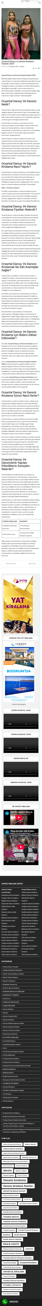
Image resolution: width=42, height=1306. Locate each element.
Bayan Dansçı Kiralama (10, 1157)
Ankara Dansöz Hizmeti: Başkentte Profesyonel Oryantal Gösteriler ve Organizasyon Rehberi (21, 1131)
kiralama (6, 1235)
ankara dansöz (30, 1144)
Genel (5, 1048)
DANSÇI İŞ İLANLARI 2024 (11, 1002)
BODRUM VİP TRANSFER (11, 995)
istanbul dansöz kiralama (14, 1221)
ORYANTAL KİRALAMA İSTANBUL (13, 1090)
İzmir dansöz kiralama (10, 1293)
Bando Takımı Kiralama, (10, 977)
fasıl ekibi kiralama (9, 1203)
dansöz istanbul (8, 1175)
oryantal (29, 1249)
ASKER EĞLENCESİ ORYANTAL (12, 970)
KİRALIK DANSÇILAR (9, 1069)
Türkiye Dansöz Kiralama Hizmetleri (14, 1120)
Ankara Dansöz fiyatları (10, 967)
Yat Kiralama (7, 1094)
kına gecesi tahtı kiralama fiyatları (14, 1080)
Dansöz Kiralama (8, 1020)
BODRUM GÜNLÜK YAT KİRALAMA (13, 991)
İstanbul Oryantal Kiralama (12, 1289)
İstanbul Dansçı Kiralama (11, 1058)
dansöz (7, 1170)
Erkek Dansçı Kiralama (10, 1034)
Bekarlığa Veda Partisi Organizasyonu (15, 1161)
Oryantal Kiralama (9, 1087)
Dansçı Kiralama (8, 1009)
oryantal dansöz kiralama (12, 1253)
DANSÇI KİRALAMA (9, 1006)
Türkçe (27, 1)
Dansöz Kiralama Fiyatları (11, 1027)
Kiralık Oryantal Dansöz (10, 1076)
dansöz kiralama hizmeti (14, 1191)
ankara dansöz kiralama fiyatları (14, 1153)
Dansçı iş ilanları (8, 1165)
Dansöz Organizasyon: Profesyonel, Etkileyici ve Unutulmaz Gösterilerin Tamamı (18, 1125)
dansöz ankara (21, 1171)
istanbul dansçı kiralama (12, 1212)
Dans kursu (6, 998)
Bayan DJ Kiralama (9, 981)
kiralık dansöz (20, 1235)
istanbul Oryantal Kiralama (28, 1230)
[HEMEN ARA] (5, 1301)
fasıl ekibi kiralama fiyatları (28, 1203)
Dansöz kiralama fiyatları (18, 1185)
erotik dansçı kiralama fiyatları (12, 1199)
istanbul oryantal (9, 1230)
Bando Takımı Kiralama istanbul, (13, 974)
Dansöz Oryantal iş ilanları (11, 1030)
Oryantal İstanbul (9, 1276)
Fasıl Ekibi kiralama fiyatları (11, 1044)
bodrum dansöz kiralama (11, 988)
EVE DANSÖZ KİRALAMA (11, 1037)
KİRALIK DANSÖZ (8, 1073)
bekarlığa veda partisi (29, 1157)
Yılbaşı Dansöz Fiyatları (10, 1097)
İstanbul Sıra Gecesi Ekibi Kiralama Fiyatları (17, 1066)
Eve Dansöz (27, 1199)
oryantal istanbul (9, 1263)
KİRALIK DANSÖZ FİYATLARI (12, 1249)
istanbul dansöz (11, 1216)
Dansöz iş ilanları (22, 1175)
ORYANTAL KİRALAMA (13, 1271)
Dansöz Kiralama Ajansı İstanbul (13, 1023)
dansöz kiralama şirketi (11, 1195)
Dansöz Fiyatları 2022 (10, 1016)
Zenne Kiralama (8, 1101)
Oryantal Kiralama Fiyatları (12, 1267)
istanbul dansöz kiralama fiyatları (14, 1226)
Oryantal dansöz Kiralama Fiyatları (17, 1258)
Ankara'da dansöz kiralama (12, 1144)
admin (22, 66)
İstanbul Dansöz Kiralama (11, 1062)
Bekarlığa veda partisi (10, 984)
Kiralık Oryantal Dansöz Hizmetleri (14, 1116)
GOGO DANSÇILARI (9, 1055)
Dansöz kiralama (14, 1180)
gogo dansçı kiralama (10, 1207)
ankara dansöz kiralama (13, 1149)
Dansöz (5, 1013)
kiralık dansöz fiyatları (12, 1239)
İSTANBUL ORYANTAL (12, 1285)
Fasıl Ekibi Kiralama (9, 1041)
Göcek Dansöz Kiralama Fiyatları (13, 1051)
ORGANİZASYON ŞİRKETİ (11, 1083)
